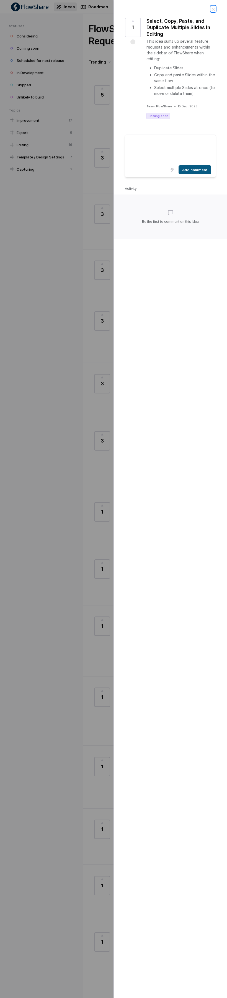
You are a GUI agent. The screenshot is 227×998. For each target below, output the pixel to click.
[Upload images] (171, 169)
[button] (132, 41)
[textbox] (170, 149)
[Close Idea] (213, 9)
